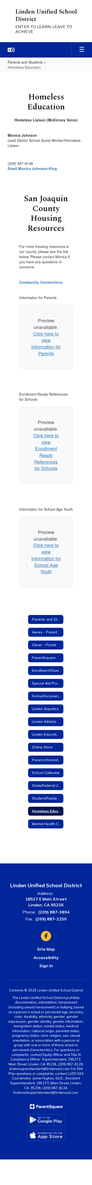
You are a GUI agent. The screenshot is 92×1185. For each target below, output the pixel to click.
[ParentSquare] (46, 1106)
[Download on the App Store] (46, 1135)
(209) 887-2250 (51, 918)
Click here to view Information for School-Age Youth (46, 558)
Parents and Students (25, 62)
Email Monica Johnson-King (32, 168)
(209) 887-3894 (54, 912)
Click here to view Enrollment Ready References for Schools (46, 452)
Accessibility (46, 957)
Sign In (46, 965)
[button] (11, 50)
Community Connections (41, 282)
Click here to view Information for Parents (46, 343)
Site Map (46, 949)
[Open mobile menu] (82, 50)
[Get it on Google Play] (46, 1120)
